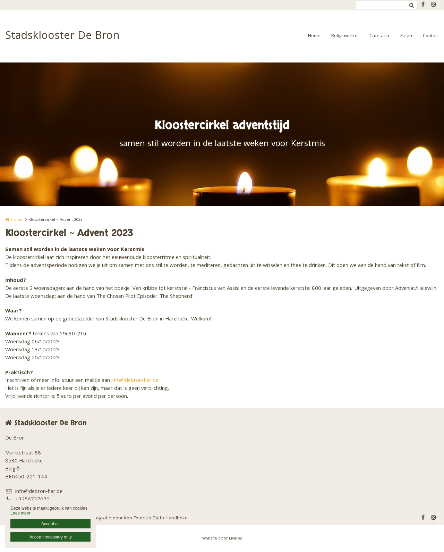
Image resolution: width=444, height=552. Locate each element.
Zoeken (411, 5)
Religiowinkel (345, 36)
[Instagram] (433, 5)
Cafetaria (379, 36)
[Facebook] (423, 5)
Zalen (406, 36)
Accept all (50, 523)
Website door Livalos (222, 538)
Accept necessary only (50, 537)
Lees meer (20, 513)
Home (314, 36)
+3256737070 (32, 500)
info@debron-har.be (135, 380)
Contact (431, 36)
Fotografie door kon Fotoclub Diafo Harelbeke (139, 518)
